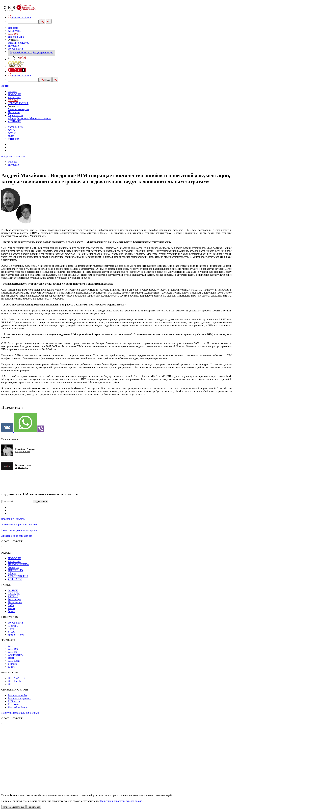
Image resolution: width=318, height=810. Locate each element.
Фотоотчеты (25, 52)
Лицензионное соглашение (16, 535)
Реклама (12, 663)
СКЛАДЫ (14, 593)
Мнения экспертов (18, 42)
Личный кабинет (21, 75)
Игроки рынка (16, 36)
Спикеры (13, 625)
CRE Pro (13, 651)
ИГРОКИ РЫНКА (18, 564)
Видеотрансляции (43, 52)
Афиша (14, 52)
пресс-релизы (15, 126)
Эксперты (13, 567)
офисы (11, 129)
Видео (11, 631)
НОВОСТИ (14, 94)
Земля (11, 611)
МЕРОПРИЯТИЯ (18, 576)
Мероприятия (15, 48)
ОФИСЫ (13, 590)
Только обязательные (13, 807)
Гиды (11, 657)
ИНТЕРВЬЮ (15, 570)
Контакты (13, 704)
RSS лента (14, 701)
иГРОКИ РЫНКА (18, 103)
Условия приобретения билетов (19, 524)
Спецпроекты (16, 654)
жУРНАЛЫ (14, 121)
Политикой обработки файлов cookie (121, 801)
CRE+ (11, 684)
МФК (11, 605)
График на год (16, 634)
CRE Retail (14, 660)
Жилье (11, 608)
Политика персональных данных (20, 530)
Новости (13, 27)
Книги (11, 666)
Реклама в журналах (19, 698)
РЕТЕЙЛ (13, 596)
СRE (10, 645)
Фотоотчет (23, 118)
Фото (11, 628)
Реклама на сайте (17, 695)
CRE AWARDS (16, 678)
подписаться (40, 501)
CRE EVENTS (16, 681)
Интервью (14, 45)
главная (12, 91)
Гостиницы (14, 599)
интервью (13, 138)
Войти (5, 85)
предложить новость (13, 156)
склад (11, 135)
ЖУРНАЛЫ (15, 579)
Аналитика (14, 30)
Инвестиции (15, 602)
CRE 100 (13, 33)
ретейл (12, 132)
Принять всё (34, 807)
